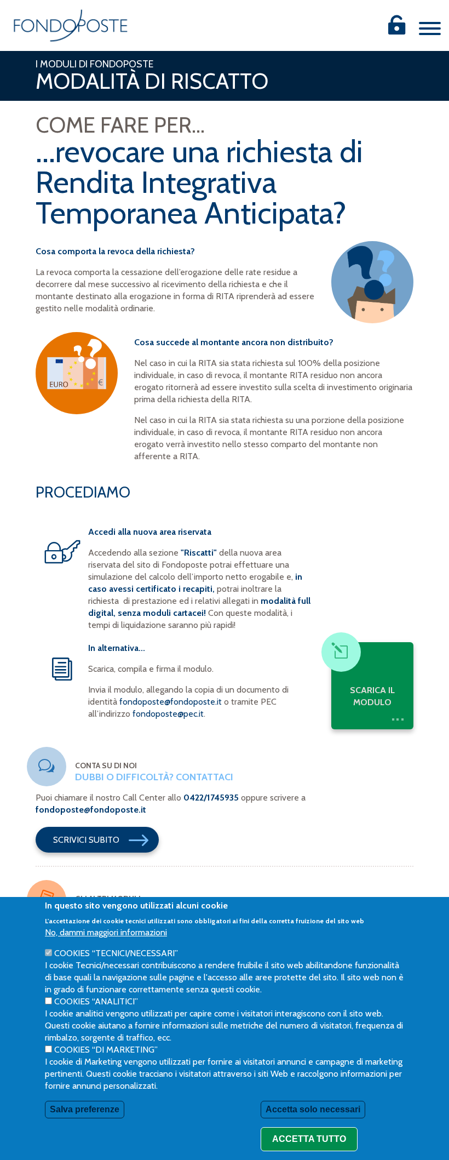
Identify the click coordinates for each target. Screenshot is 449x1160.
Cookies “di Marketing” (106, 1049)
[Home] (70, 25)
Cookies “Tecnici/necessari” (116, 953)
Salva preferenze (84, 1109)
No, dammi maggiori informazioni (106, 932)
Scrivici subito (86, 840)
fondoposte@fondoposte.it (170, 701)
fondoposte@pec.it (168, 713)
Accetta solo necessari (313, 1109)
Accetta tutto (309, 1139)
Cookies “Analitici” (96, 1001)
